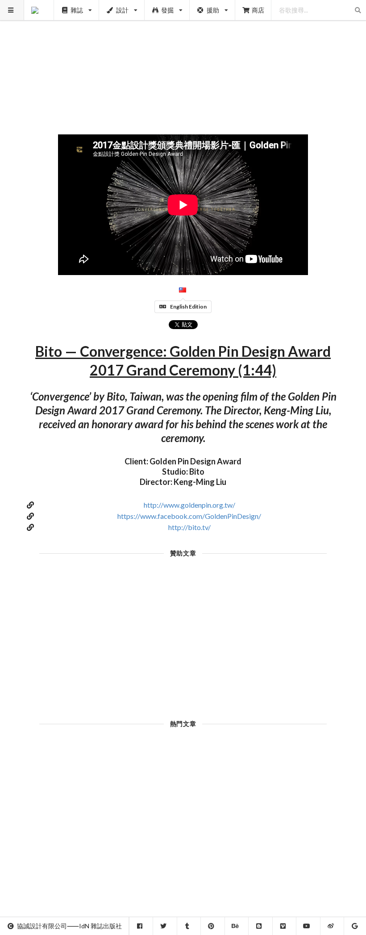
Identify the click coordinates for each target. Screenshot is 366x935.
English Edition (188, 306)
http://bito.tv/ (189, 527)
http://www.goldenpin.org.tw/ (189, 505)
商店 (258, 10)
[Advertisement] (183, 62)
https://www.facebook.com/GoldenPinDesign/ (189, 516)
